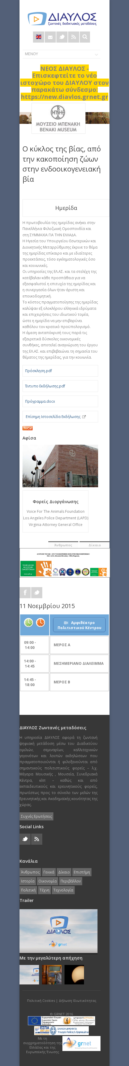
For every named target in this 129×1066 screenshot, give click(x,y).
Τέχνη (45, 890)
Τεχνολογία (63, 890)
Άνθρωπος (63, 545)
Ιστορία (27, 881)
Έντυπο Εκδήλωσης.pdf (45, 386)
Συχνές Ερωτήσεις (36, 816)
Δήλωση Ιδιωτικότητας (77, 1000)
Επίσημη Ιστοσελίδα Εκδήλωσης (53, 416)
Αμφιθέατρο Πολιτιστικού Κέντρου (79, 625)
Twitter (62, 37)
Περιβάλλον (71, 881)
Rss (73, 37)
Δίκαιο (94, 545)
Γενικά (49, 872)
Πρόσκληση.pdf (38, 370)
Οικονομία (47, 881)
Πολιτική (28, 890)
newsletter (50, 37)
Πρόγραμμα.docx (40, 401)
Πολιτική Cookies (41, 1000)
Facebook (25, 592)
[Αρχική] (61, 18)
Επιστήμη (82, 872)
